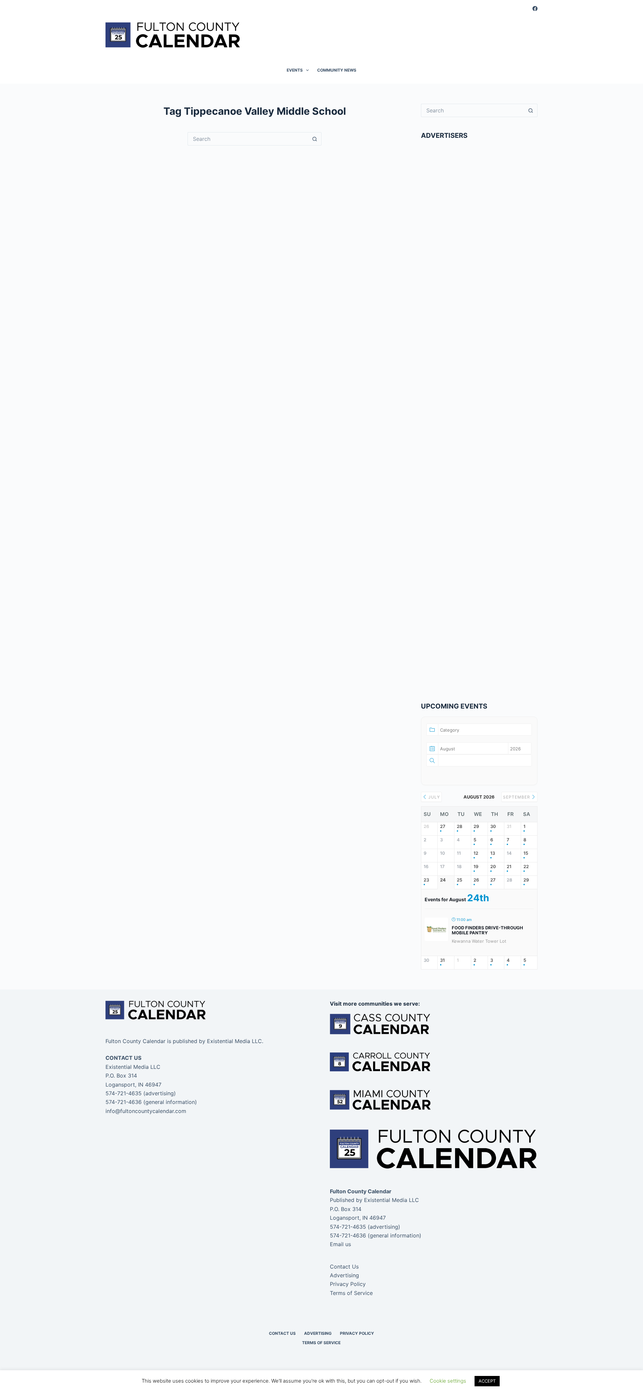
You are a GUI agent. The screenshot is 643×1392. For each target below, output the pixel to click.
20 (493, 866)
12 (476, 853)
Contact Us (344, 1266)
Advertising (344, 1275)
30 (493, 826)
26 (476, 880)
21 (509, 866)
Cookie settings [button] (448, 1381)
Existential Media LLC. (235, 1041)
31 (442, 960)
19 (476, 866)
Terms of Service (351, 1293)
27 (442, 826)
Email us (340, 1244)
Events (295, 70)
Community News (336, 70)
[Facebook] (535, 8)
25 (459, 880)
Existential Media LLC (391, 1200)
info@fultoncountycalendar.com (145, 1111)
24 (443, 880)
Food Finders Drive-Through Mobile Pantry (487, 930)
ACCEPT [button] (487, 1381)
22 (526, 866)
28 (459, 826)
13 (492, 853)
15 (525, 853)
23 (426, 880)
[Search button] (315, 139)
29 (476, 826)
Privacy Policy (348, 1284)
